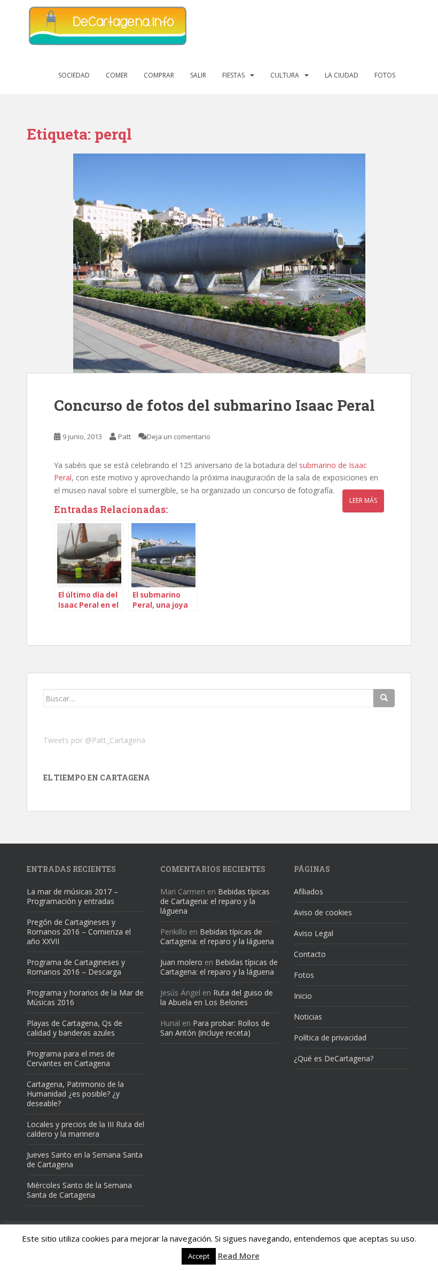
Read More (239, 1255)
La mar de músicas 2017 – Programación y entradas (72, 896)
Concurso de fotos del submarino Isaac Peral (214, 405)
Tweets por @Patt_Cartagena (94, 740)
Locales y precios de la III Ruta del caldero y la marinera (85, 1129)
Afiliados (308, 891)
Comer (117, 75)
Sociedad (74, 75)
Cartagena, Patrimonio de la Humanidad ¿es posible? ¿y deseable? (75, 1093)
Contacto (310, 954)
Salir (198, 75)
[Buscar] (384, 698)
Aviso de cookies (323, 912)
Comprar (159, 75)
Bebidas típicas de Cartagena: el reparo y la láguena (215, 901)
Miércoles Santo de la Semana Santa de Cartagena (79, 1190)
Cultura (284, 75)
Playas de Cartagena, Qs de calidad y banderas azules (74, 1028)
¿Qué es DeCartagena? (333, 1058)
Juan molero (181, 962)
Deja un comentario (178, 436)
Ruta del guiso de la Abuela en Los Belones (216, 997)
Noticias (308, 1017)
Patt (124, 436)
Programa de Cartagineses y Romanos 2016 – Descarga (76, 967)
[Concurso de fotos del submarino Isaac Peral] (219, 263)
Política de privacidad (330, 1037)
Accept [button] (198, 1256)
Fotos (384, 75)
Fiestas (233, 75)
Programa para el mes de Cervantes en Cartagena (71, 1058)
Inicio (303, 996)
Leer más (363, 500)
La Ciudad (341, 75)
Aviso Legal (313, 933)
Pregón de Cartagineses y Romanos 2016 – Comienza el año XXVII (79, 931)
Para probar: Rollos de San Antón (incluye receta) (215, 1028)
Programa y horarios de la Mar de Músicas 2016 (85, 997)
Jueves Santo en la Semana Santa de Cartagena (85, 1159)
